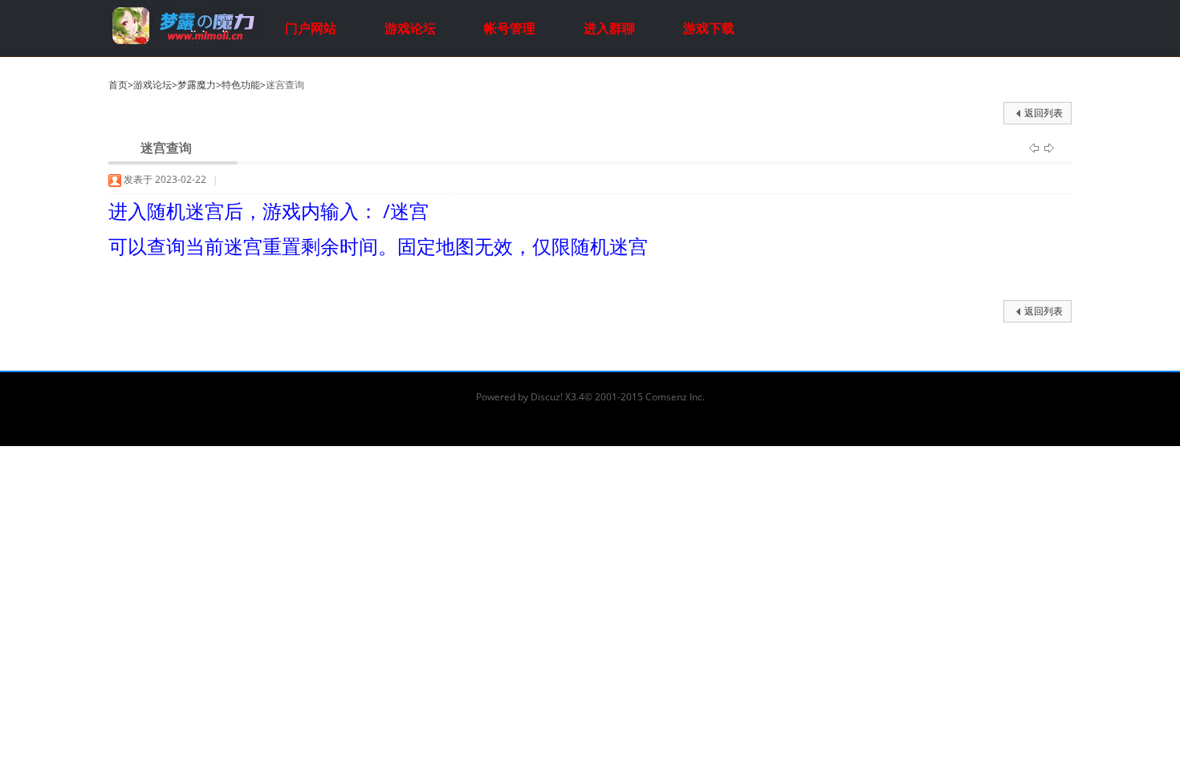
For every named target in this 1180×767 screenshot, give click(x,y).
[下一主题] (1049, 147)
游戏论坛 (410, 28)
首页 (118, 84)
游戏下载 (708, 28)
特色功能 (241, 84)
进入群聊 (609, 28)
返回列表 (1043, 113)
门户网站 (310, 28)
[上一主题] (1035, 147)
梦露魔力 (196, 84)
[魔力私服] (184, 42)
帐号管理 (509, 28)
